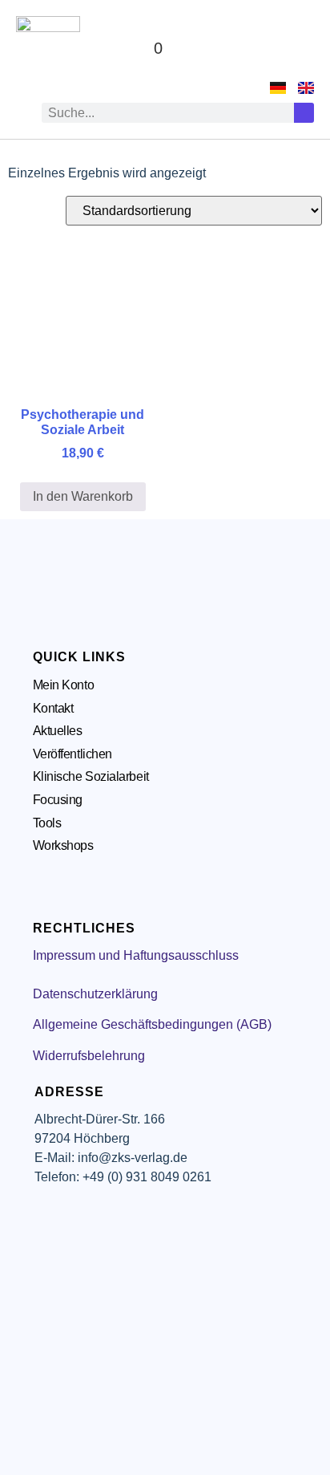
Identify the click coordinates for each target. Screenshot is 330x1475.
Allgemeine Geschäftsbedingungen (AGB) (152, 1024)
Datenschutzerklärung (95, 994)
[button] (299, 48)
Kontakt (53, 708)
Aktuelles (57, 731)
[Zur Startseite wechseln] (48, 48)
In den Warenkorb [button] (83, 496)
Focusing (57, 800)
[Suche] (304, 113)
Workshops (63, 845)
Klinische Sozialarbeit (91, 776)
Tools (47, 823)
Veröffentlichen (72, 754)
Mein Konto (64, 685)
